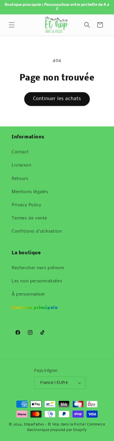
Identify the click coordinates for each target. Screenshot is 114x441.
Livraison (21, 165)
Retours (20, 178)
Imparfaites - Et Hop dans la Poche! (55, 424)
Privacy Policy (26, 205)
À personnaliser (28, 294)
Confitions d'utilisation (37, 231)
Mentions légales (30, 192)
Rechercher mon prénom (38, 268)
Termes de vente (29, 218)
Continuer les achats (57, 98)
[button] (11, 24)
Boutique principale (35, 308)
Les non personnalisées (37, 281)
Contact (20, 152)
